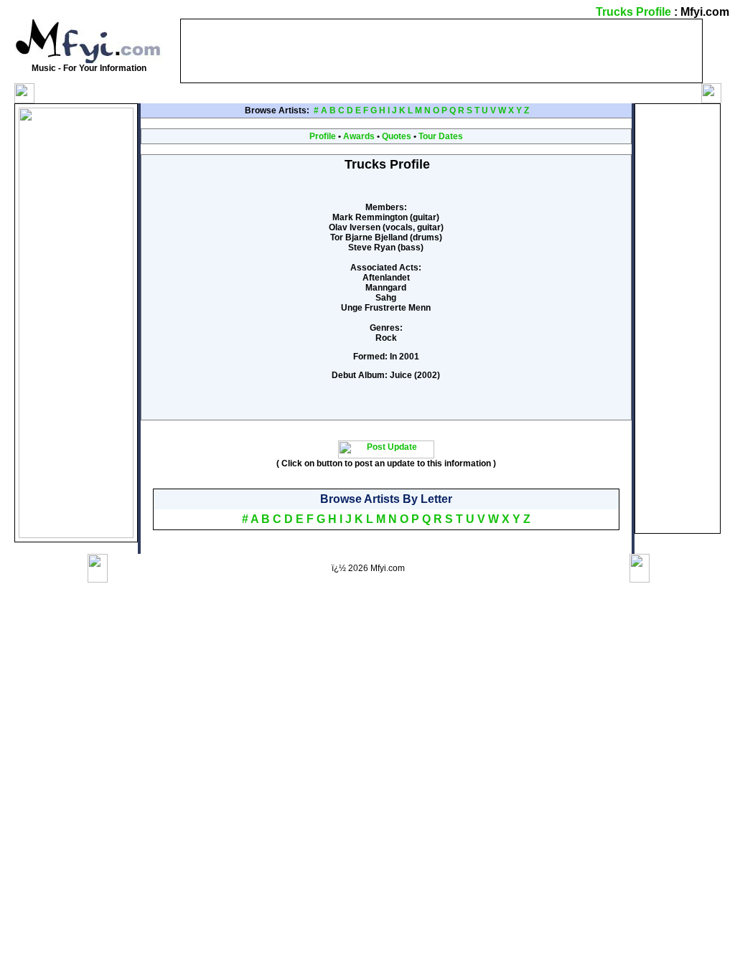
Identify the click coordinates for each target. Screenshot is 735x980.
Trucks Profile (633, 12)
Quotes (396, 136)
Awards (359, 136)
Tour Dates (440, 136)
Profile (322, 136)
